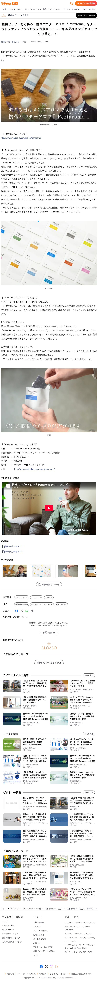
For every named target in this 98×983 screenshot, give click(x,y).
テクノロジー (36, 597)
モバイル (92, 9)
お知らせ (36, 943)
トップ (3, 909)
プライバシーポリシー (59, 974)
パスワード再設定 (40, 931)
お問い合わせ (49, 632)
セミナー (36, 955)
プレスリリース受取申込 (43, 947)
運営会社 (10, 974)
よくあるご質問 (39, 939)
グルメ (20, 9)
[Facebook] (16, 611)
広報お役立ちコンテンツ (12, 942)
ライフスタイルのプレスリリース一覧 (25, 909)
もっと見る (88, 675)
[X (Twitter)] (21, 611)
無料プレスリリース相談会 (44, 951)
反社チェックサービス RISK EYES (78, 952)
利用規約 (42, 974)
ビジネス (75, 9)
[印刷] (32, 611)
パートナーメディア (10, 934)
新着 (4, 9)
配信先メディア (8, 930)
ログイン (36, 926)
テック (84, 9)
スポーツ (66, 9)
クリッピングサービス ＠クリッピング (80, 922)
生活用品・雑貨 (21, 604)
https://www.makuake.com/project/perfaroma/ (21, 138)
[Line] (27, 611)
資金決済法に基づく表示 (81, 974)
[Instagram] (51, 966)
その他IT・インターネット (42, 604)
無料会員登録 (38, 922)
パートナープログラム (27, 974)
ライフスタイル (54, 9)
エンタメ (11, 9)
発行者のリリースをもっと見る (49, 663)
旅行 (26, 9)
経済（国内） (61, 604)
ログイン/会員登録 (87, 3)
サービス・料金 (8, 925)
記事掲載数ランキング (11, 938)
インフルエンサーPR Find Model (78, 934)
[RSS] (56, 966)
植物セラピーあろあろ (10, 42)
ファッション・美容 (38, 9)
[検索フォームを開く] (71, 3)
